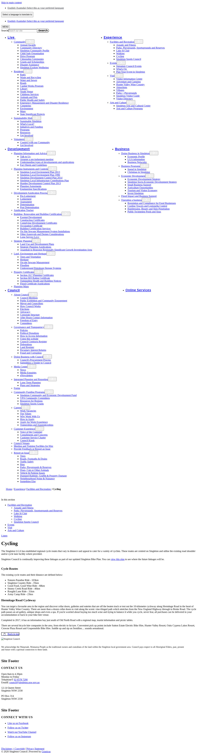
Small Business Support (139, 184)
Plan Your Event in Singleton (130, 71)
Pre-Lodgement (27, 196)
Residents (18, 71)
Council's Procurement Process (35, 360)
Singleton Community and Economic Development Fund (48, 395)
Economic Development (133, 176)
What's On (121, 69)
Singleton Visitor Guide (128, 95)
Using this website (29, 338)
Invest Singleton (136, 193)
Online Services (138, 290)
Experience (113, 37)
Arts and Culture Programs (129, 108)
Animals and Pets (28, 97)
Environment (26, 108)
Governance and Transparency (29, 327)
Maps (23, 111)
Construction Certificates (32, 220)
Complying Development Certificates (38, 223)
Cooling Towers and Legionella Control (147, 206)
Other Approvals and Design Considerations (42, 234)
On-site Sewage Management (34, 262)
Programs (25, 129)
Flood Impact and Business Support (139, 196)
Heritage (24, 259)
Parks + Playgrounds (126, 93)
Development (19, 149)
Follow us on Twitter (18, 727)
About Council (21, 294)
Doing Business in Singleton (135, 153)
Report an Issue (21, 453)
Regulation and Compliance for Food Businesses (152, 203)
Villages (120, 90)
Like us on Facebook (18, 723)
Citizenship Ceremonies (32, 59)
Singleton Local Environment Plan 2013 (40, 172)
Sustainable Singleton (30, 121)
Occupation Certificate (31, 225)
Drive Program (27, 56)
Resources (25, 132)
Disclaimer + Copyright (13, 748)
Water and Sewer (28, 80)
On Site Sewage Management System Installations (45, 231)
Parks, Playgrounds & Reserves (35, 467)
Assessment (26, 201)
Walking (120, 53)
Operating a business (131, 200)
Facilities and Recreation (122, 41)
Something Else (28, 481)
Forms (17, 388)
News (23, 369)
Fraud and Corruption (31, 353)
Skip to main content (11, 2)
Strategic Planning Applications (35, 247)
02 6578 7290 (21, 679)
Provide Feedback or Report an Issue (32, 449)
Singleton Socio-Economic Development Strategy (152, 182)
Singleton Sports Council (128, 59)
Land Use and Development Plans (37, 244)
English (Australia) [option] (36, 21)
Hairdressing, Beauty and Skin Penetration (149, 208)
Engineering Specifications (33, 189)
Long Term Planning (30, 382)
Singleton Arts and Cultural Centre (133, 105)
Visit (112, 75)
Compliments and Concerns (34, 434)
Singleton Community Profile (34, 50)
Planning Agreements (30, 186)
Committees (26, 323)
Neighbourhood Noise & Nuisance (37, 478)
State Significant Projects (32, 114)
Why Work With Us (30, 416)
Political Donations (29, 333)
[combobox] (17, 14)
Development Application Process (30, 193)
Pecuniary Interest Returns (33, 350)
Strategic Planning (23, 241)
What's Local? (27, 124)
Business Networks (137, 162)
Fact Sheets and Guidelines (33, 165)
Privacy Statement (35, 748)
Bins (22, 464)
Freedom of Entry (29, 320)
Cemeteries (25, 105)
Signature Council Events (128, 66)
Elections (24, 309)
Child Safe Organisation (32, 53)
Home (9, 489)
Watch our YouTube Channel (22, 732)
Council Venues (22, 443)
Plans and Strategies (30, 385)
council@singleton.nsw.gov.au (24, 682)
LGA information (136, 159)
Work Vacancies (28, 410)
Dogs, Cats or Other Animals (34, 470)
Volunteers (19, 139)
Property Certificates (24, 272)
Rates (23, 74)
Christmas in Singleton (139, 172)
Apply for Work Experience (34, 422)
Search (4, 30)
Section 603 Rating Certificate (35, 278)
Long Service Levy (29, 237)
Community (20, 41)
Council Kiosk (27, 440)
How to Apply (27, 419)
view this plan (118, 559)
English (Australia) (36, 8)
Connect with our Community (35, 142)
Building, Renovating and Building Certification (38, 214)
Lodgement (25, 199)
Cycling (120, 56)
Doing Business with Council (28, 356)
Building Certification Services (35, 228)
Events (113, 63)
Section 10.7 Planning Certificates (37, 275)
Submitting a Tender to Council (35, 362)
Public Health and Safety (32, 100)
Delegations (26, 344)
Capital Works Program (31, 86)
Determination (27, 204)
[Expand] (19, 37)
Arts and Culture (118, 102)
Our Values (25, 413)
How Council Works (30, 306)
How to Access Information (33, 336)
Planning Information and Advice (30, 153)
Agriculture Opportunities (140, 187)
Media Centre (20, 366)
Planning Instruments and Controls (31, 169)
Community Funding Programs (29, 392)
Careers (17, 407)
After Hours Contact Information (36, 317)
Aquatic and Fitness (126, 45)
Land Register (27, 347)
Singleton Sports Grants (32, 403)
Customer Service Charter (33, 437)
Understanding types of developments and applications (47, 162)
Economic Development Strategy (144, 179)
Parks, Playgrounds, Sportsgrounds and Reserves (140, 47)
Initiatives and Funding (31, 127)
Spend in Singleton (137, 169)
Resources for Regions (31, 401)
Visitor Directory (124, 98)
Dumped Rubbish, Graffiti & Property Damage (43, 475)
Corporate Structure (30, 314)
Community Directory (31, 47)
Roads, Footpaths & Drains (33, 458)
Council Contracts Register (33, 341)
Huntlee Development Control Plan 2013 (40, 183)
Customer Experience (24, 429)
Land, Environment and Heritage (30, 253)
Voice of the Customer (31, 432)
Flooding (24, 265)
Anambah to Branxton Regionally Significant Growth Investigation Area (56, 249)
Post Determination (29, 207)
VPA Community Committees (35, 398)
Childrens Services (29, 94)
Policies (24, 330)
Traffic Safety (27, 461)
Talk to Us (25, 156)
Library (23, 88)
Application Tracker (24, 210)
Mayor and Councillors (31, 303)
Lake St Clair (122, 50)
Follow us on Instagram (19, 736)
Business (122, 149)
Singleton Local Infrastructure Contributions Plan (44, 180)
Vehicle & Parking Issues (32, 473)
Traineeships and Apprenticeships (36, 425)
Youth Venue (26, 91)
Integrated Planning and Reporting (31, 379)
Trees (22, 456)
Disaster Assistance (29, 64)
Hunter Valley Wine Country (130, 84)
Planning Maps (21, 286)
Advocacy (25, 312)
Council (14, 290)
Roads (23, 83)
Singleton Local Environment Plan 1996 (40, 175)
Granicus (46, 751)
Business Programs (130, 166)
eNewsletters (26, 375)
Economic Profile (136, 156)
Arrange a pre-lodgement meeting (36, 159)
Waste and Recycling (30, 77)
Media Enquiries (28, 372)
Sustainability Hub (23, 118)
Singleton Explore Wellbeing (34, 67)
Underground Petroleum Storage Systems (40, 268)
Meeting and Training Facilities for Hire (33, 446)
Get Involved (26, 135)
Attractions (121, 87)
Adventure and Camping (128, 81)
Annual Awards (28, 45)
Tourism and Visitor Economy (142, 190)
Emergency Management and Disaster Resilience (44, 103)
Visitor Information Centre (129, 79)
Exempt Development (31, 217)
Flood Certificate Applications (35, 283)
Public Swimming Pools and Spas (144, 211)
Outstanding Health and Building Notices (40, 281)
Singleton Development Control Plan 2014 (41, 177)
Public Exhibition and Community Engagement (43, 300)
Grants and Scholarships (32, 62)
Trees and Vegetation (30, 256)
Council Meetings (29, 297)
